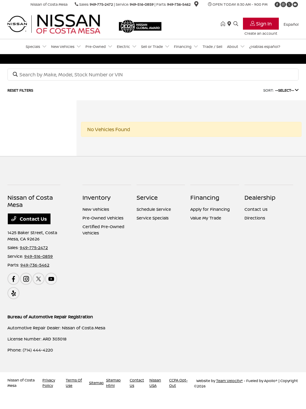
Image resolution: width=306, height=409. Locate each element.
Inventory (96, 197)
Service (147, 197)
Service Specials (153, 218)
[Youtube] (295, 4)
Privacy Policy (48, 383)
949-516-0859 (142, 4)
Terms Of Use (74, 383)
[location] (196, 4)
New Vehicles (95, 209)
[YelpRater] (13, 293)
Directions (254, 218)
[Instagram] (283, 4)
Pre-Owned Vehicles (102, 218)
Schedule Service (154, 209)
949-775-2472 (101, 4)
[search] (235, 24)
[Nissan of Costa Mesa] (58, 23)
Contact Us (33, 219)
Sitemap (96, 382)
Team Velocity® (229, 380)
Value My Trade (205, 218)
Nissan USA (155, 383)
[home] (224, 24)
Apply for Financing (210, 209)
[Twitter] (289, 4)
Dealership (260, 197)
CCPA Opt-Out (178, 383)
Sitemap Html (113, 383)
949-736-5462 (179, 4)
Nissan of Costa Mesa (21, 383)
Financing (204, 197)
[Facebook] (277, 4)
